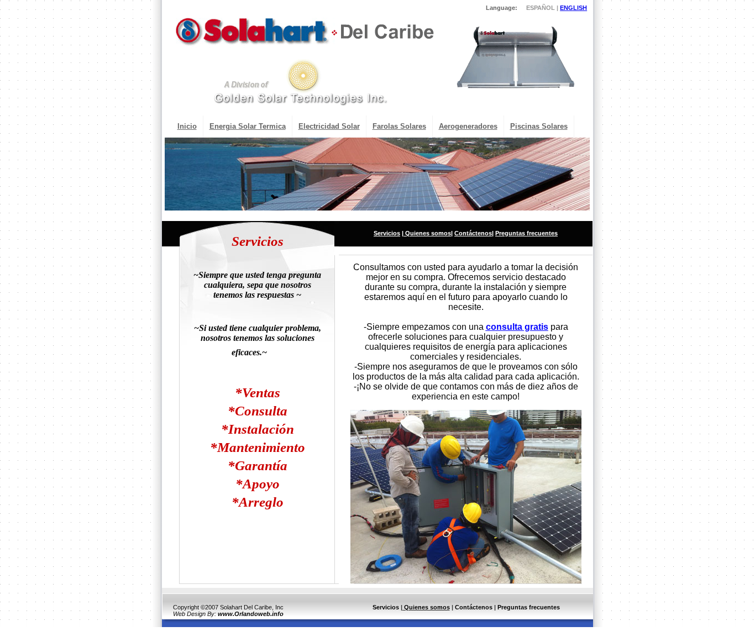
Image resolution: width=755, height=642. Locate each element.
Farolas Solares (399, 126)
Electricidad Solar (329, 126)
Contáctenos (473, 233)
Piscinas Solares (539, 126)
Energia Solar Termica (247, 126)
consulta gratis (517, 326)
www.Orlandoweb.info (251, 614)
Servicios (387, 233)
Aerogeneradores (468, 126)
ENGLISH (573, 7)
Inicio (187, 126)
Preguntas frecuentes (526, 233)
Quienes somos (427, 233)
